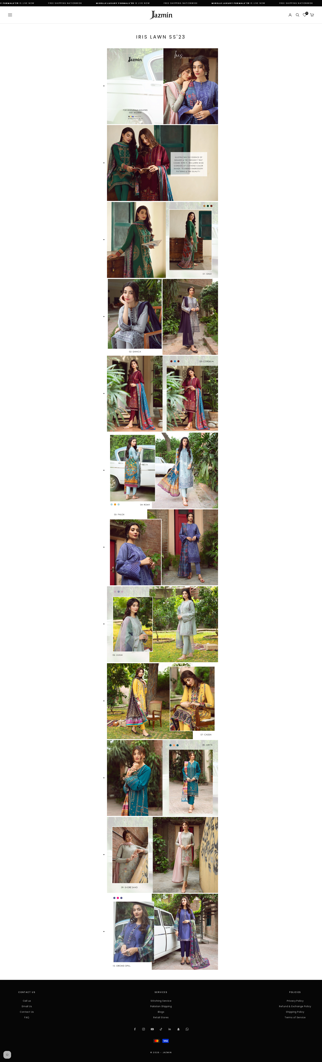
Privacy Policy (295, 1000)
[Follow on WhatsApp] (187, 1029)
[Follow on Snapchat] (178, 1029)
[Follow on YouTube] (152, 1029)
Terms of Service (295, 1017)
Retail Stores (161, 1017)
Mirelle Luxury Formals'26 (114, 3)
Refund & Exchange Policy (295, 1006)
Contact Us (27, 1012)
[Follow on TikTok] (161, 1029)
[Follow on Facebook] (135, 1029)
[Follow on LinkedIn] (169, 1029)
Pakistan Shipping (161, 1006)
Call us (27, 1000)
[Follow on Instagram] (143, 1029)
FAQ (26, 1017)
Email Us (27, 1006)
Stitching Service (161, 1000)
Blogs (161, 1012)
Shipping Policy (295, 1012)
